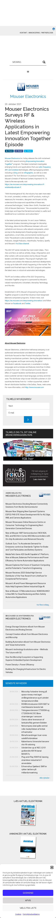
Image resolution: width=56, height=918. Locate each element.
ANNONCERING (34, 33)
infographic (28, 173)
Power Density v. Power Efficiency (20, 665)
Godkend (28, 893)
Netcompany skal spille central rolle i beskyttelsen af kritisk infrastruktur (34, 729)
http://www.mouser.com (34, 387)
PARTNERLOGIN (47, 33)
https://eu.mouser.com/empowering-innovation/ (24, 301)
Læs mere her (39, 479)
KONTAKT (23, 33)
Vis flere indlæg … (43, 605)
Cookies (18, 914)
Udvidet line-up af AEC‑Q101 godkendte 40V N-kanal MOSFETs (33, 751)
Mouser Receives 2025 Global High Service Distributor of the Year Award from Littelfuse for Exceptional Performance (26, 576)
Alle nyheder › (45, 778)
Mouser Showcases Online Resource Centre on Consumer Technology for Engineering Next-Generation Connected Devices (26, 525)
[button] (52, 867)
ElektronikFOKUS (28, 48)
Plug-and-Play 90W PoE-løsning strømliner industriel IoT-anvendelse (34, 760)
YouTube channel (22, 244)
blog (16, 173)
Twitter (27, 303)
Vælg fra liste (28, 908)
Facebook (17, 303)
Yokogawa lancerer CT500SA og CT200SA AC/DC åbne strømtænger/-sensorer (35, 713)
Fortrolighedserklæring (31, 914)
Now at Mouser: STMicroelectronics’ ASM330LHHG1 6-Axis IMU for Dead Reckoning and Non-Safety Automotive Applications (28, 594)
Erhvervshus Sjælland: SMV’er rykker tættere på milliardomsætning (34, 769)
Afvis (28, 900)
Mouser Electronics (28, 96)
